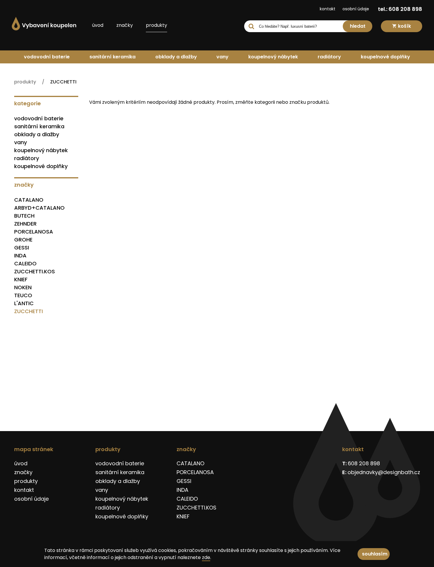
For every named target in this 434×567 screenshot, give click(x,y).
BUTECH (24, 215)
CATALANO (28, 199)
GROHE (23, 239)
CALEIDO (25, 263)
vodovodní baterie (47, 56)
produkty (156, 25)
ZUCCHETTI (28, 311)
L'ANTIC (24, 303)
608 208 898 (364, 463)
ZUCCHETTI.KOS (34, 271)
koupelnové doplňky (385, 56)
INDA (20, 255)
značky (124, 25)
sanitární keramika (112, 56)
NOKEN (23, 287)
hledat (358, 26)
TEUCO (23, 295)
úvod (97, 25)
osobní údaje (355, 9)
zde (206, 557)
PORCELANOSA (33, 231)
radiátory (329, 56)
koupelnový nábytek (273, 56)
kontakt (327, 9)
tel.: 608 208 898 (400, 9)
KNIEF (20, 279)
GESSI (21, 247)
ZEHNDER (25, 223)
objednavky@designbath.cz (383, 472)
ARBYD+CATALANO (39, 207)
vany (222, 56)
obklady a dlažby (176, 56)
